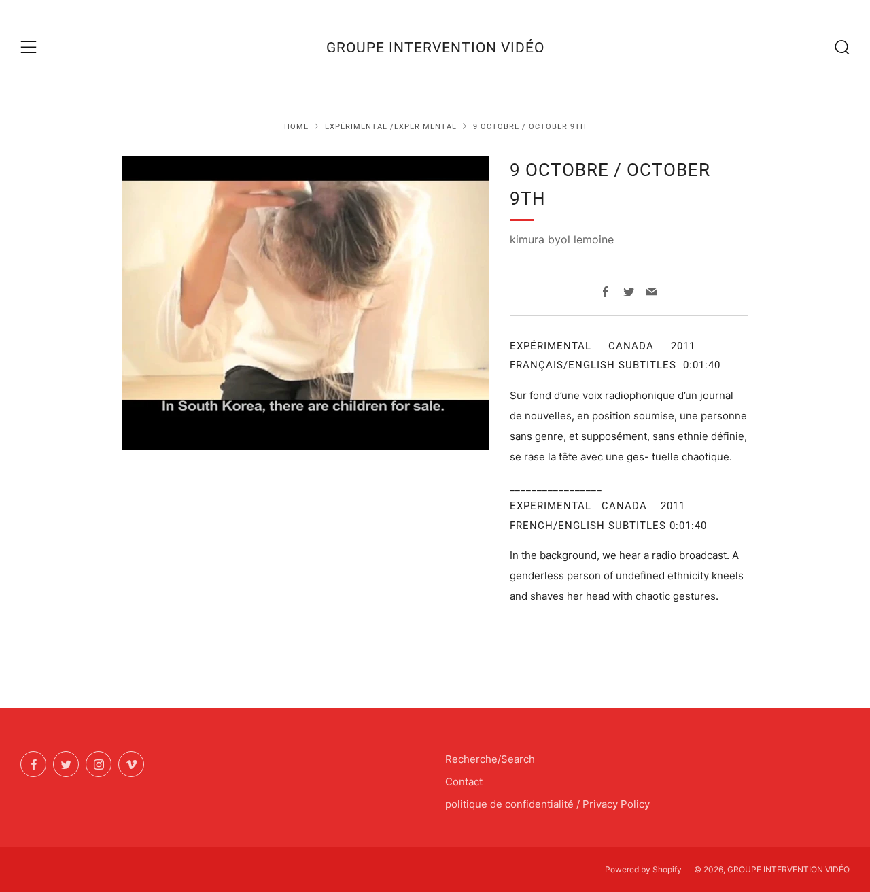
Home (296, 126)
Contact (464, 781)
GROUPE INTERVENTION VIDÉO (435, 47)
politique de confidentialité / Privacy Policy (547, 803)
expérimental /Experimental (391, 126)
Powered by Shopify (643, 869)
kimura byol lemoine (562, 239)
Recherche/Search (490, 759)
